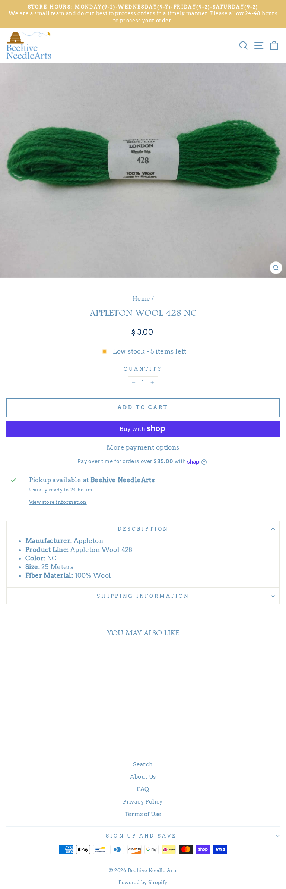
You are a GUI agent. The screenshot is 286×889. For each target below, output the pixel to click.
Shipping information (143, 596)
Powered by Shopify (142, 882)
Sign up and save (141, 836)
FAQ (143, 788)
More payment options (143, 447)
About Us (143, 776)
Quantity (143, 369)
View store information (58, 502)
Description (143, 529)
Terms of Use (143, 813)
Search (143, 764)
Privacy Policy (143, 801)
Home (141, 298)
